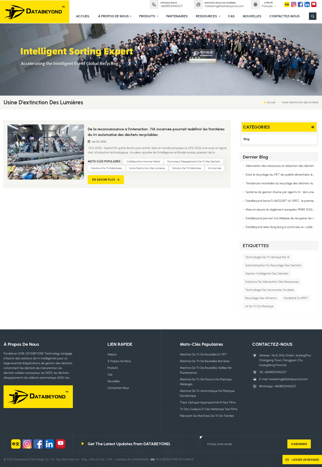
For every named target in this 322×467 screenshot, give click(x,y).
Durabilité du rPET (296, 298)
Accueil (83, 16)
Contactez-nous (284, 16)
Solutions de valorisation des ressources (272, 281)
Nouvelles (252, 16)
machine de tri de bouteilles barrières (205, 361)
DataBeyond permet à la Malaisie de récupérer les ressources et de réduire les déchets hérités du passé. (281, 218)
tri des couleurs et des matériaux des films (208, 409)
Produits (113, 368)
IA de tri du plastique (259, 306)
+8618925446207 (171, 6)
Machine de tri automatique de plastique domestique (207, 393)
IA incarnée (214, 168)
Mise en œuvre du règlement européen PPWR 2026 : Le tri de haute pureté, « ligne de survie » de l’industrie (281, 209)
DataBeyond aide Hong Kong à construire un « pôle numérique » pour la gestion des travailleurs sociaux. (281, 227)
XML (110, 459)
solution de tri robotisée (186, 168)
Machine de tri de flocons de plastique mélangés (206, 382)
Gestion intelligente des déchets (266, 273)
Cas (231, 16)
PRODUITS (147, 16)
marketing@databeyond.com (224, 6)
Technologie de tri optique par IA (267, 257)
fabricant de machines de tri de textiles (207, 416)
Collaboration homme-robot (143, 161)
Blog (247, 139)
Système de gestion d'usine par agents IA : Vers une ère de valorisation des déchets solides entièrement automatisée (281, 192)
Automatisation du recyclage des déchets (273, 265)
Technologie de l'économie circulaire (269, 290)
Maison (112, 354)
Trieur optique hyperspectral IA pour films (208, 402)
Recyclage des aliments (261, 298)
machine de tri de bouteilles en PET (203, 354)
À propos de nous (113, 16)
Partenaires (177, 16)
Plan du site (97, 459)
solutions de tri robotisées (106, 168)
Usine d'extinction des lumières (147, 168)
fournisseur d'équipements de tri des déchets (193, 161)
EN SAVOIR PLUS (103, 179)
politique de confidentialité (132, 459)
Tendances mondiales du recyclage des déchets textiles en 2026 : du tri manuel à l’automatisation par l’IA (281, 183)
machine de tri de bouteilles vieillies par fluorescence (206, 370)
